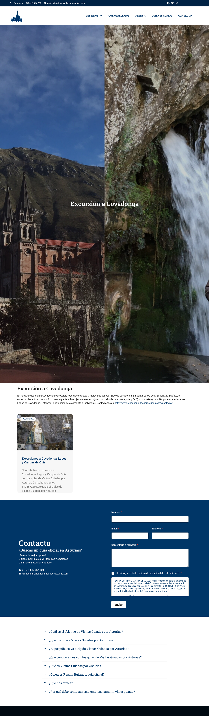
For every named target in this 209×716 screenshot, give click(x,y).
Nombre (116, 512)
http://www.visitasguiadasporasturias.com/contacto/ (144, 403)
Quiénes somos (162, 15)
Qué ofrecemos (118, 15)
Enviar (118, 604)
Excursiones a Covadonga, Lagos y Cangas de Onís (44, 460)
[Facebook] (168, 3)
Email (115, 528)
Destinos (92, 15)
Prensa (140, 15)
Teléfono (157, 528)
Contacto (185, 15)
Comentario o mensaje (124, 545)
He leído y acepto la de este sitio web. (149, 573)
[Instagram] (176, 3)
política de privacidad (149, 573)
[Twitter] (172, 3)
